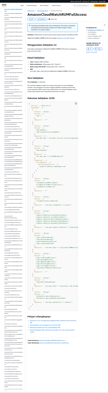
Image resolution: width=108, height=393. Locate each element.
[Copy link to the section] (26, 45)
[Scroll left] (19, 5)
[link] (56, 11)
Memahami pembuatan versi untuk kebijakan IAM (45, 327)
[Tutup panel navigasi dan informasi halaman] (105, 25)
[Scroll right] (62, 5)
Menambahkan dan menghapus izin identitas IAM (45, 325)
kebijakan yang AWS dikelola (65, 38)
